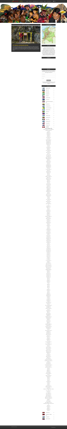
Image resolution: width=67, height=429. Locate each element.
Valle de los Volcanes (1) (48, 398)
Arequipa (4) (48, 134)
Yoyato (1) (48, 407)
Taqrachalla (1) (48, 376)
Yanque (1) (48, 405)
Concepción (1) (48, 249)
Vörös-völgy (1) (48, 401)
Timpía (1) (48, 380)
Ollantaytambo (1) (48, 327)
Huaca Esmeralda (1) (48, 265)
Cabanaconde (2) (48, 161)
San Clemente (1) (48, 358)
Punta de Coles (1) (48, 350)
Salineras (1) (48, 357)
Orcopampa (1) (48, 328)
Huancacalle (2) (48, 171)
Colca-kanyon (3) (48, 137)
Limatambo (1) (48, 303)
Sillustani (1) (48, 371)
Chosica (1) (48, 245)
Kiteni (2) (48, 174)
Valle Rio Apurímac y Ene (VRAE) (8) (48, 129)
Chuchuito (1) (48, 246)
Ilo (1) (48, 288)
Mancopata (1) (48, 310)
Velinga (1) (48, 399)
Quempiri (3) (48, 148)
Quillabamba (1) (48, 352)
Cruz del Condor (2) (48, 169)
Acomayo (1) (48, 205)
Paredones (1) (48, 336)
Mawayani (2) (48, 179)
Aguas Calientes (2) (48, 157)
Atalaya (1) (48, 215)
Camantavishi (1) (48, 222)
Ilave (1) (48, 285)
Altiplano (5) (48, 132)
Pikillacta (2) (48, 181)
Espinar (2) (48, 170)
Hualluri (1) (48, 270)
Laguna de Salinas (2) (48, 176)
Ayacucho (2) (48, 160)
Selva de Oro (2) (48, 194)
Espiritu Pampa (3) (48, 139)
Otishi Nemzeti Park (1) (48, 330)
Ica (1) (48, 283)
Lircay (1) (48, 304)
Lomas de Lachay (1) (49, 308)
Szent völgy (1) (48, 372)
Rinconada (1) (48, 355)
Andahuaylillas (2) (48, 158)
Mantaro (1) (48, 311)
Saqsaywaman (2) (48, 191)
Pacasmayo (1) (48, 332)
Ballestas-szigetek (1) (48, 216)
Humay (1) (48, 282)
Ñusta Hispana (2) (48, 203)
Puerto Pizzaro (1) (48, 348)
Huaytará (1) (48, 281)
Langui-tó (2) (48, 177)
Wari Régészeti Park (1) (48, 402)
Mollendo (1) (48, 315)
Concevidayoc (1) (48, 250)
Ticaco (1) (48, 379)
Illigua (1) (48, 286)
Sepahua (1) (48, 370)
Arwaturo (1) (48, 214)
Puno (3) (48, 146)
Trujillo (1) (48, 383)
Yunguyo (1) (48, 408)
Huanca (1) (48, 272)
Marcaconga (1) (48, 313)
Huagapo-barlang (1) (48, 269)
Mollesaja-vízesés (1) (48, 316)
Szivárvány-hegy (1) (48, 373)
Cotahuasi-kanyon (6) (48, 130)
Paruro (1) (48, 337)
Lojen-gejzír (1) (48, 306)
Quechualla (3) (48, 147)
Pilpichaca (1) (48, 339)
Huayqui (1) (48, 280)
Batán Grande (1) (48, 218)
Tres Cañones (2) (48, 199)
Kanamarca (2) (48, 172)
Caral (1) (48, 226)
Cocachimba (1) (48, 248)
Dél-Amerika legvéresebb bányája (20, 45)
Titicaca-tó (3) (48, 154)
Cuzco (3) (48, 138)
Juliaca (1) (48, 292)
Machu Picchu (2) (48, 178)
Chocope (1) (48, 244)
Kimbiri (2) (48, 173)
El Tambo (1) (48, 258)
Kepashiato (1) (48, 294)
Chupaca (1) (48, 247)
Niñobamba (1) (48, 325)
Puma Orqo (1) (48, 349)
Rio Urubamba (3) (48, 150)
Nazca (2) (48, 180)
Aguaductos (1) (48, 206)
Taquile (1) (48, 377)
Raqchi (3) (48, 149)
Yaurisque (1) (48, 406)
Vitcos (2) (48, 200)
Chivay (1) (48, 243)
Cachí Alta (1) (48, 220)
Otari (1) (48, 329)
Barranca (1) (48, 217)
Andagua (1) (48, 213)
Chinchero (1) (48, 241)
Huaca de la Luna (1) (48, 266)
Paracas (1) (48, 335)
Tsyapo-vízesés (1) (48, 385)
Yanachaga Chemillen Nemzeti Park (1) (48, 404)
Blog (27, 1)
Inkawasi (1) (48, 289)
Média (45, 1)
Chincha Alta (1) (48, 240)
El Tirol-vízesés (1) (48, 260)
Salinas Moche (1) (48, 356)
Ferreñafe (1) (48, 262)
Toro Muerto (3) (48, 155)
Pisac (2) (48, 182)
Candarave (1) (49, 225)
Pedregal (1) (48, 338)
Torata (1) (48, 382)
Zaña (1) (48, 410)
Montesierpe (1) (48, 317)
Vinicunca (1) (48, 400)
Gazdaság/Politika (35, 1)
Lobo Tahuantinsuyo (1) (48, 305)
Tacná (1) (48, 374)
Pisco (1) (48, 340)
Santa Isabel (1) (48, 362)
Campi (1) (48, 224)
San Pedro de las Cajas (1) (48, 360)
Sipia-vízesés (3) (48, 152)
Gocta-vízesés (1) (48, 263)
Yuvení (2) (48, 202)
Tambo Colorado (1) (48, 375)
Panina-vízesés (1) (48, 334)
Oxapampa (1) (48, 331)
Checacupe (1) (48, 237)
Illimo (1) (48, 287)
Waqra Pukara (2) (48, 201)
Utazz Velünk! (49, 1)
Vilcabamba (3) (48, 156)
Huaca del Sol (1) (48, 267)
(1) (48, 204)
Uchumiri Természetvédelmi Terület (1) (48, 389)
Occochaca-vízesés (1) (48, 326)
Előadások (41, 1)
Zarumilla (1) (48, 409)
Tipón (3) (48, 153)
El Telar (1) (48, 259)
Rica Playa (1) (48, 354)
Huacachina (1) (48, 268)
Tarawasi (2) (48, 196)
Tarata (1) (48, 378)
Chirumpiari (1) (48, 242)
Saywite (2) (48, 193)
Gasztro (30, 1)
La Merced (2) (49, 175)
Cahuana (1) (48, 221)
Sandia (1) (48, 361)
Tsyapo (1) (48, 384)
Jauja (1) (48, 291)
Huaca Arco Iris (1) (48, 264)
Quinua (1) (48, 353)
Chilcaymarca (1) (48, 238)
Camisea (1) (48, 223)
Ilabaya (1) (48, 284)
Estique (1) (48, 261)
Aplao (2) (48, 159)
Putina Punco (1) (48, 351)
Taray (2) (48, 197)
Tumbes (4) (48, 135)
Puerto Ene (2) (48, 183)
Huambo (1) (48, 271)
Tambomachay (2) (48, 195)
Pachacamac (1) (48, 333)
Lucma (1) (48, 309)
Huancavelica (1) (48, 273)
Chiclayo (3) (48, 136)
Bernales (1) (48, 219)
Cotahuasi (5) (48, 133)
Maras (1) (48, 312)
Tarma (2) (48, 198)
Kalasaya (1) (48, 293)
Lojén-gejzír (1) (48, 307)
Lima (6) (48, 131)
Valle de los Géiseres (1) (48, 397)
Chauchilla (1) (48, 236)
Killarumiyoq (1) (48, 295)
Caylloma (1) (48, 228)
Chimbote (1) (48, 239)
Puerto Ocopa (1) (48, 347)
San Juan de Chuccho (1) (48, 359)
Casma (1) (48, 227)
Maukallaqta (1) (48, 314)
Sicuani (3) (48, 151)
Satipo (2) (48, 192)
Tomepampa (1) (48, 381)
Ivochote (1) (48, 290)
